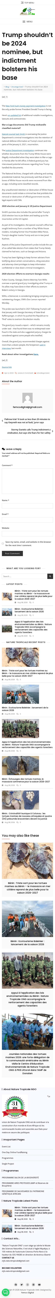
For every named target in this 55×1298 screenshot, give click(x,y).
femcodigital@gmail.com (27, 407)
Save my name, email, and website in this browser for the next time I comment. (28, 544)
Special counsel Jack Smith (13, 134)
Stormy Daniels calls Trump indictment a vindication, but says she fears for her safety (29, 431)
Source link (7, 367)
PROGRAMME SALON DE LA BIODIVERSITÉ (20, 1177)
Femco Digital (27, 1292)
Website (5, 528)
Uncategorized (43, 373)
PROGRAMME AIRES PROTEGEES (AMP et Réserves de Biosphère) (25, 1184)
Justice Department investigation (20, 150)
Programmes (7, 1158)
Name (5, 500)
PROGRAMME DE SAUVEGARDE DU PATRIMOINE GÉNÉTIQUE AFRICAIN (23, 1192)
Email (5, 514)
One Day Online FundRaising (14, 1152)
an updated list (14, 115)
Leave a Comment (25, 373)
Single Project (8, 1163)
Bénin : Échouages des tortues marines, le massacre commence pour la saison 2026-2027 (26, 780)
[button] (27, 21)
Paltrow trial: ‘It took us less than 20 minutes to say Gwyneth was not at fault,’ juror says (27, 421)
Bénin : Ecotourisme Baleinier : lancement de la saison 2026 (29, 610)
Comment (7, 465)
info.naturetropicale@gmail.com (15, 1260)
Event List (6, 1146)
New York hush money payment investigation (26, 106)
